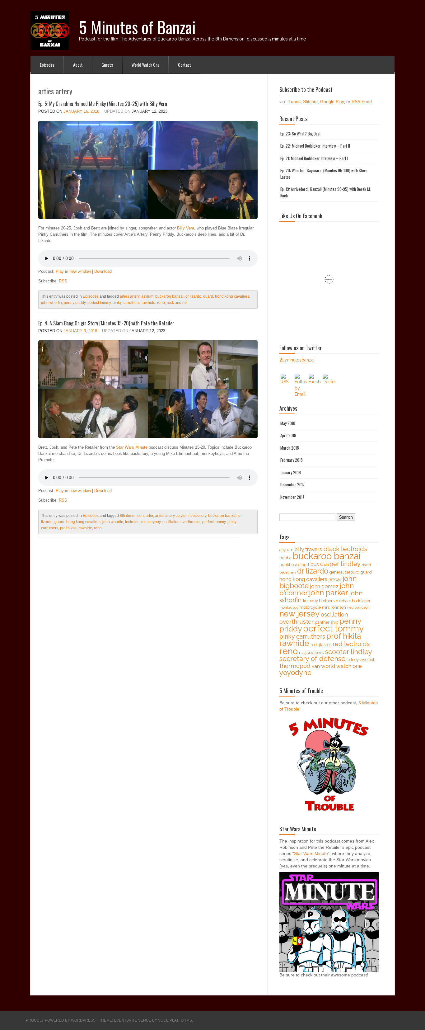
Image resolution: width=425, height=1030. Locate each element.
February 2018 (291, 460)
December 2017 (292, 484)
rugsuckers (311, 652)
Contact (184, 64)
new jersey (299, 613)
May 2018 (287, 423)
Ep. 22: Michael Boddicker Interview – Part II (315, 146)
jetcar (335, 579)
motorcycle (310, 607)
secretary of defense (312, 659)
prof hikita (68, 528)
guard (208, 296)
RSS (63, 281)
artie (149, 515)
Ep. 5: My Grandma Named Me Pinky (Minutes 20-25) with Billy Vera (102, 103)
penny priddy (75, 302)
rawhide (148, 302)
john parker (328, 592)
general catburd (344, 572)
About (78, 64)
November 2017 (292, 497)
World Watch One (145, 64)
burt (305, 564)
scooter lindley (348, 652)
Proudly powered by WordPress (61, 1020)
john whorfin (51, 302)
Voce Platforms (175, 1020)
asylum (147, 296)
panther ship (326, 622)
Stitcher (310, 101)
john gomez (324, 586)
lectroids (132, 522)
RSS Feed (362, 101)
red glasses (321, 644)
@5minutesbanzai (297, 359)
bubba (285, 557)
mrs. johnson (334, 607)
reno (161, 302)
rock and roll (177, 302)
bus (315, 564)
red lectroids (351, 644)
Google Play (332, 101)
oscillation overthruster (181, 522)
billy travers (308, 549)
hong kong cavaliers (232, 296)
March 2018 (289, 448)
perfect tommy (99, 302)
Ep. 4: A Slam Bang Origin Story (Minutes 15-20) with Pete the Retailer (106, 323)
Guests (107, 64)
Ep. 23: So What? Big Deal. (300, 133)
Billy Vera (185, 228)
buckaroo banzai (169, 296)
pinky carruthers (126, 302)
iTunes (294, 101)
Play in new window (73, 271)
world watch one (341, 666)
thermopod (295, 666)
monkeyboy (151, 522)
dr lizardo (193, 296)
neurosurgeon (358, 607)
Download (103, 271)
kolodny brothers (318, 600)
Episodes (47, 64)
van (316, 666)
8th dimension (132, 515)
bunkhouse (289, 564)
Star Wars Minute (131, 447)
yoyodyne (295, 673)
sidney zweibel (360, 659)
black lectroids (345, 549)
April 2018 (288, 435)
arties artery (129, 296)
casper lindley (340, 564)
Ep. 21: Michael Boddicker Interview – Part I (314, 158)
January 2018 (290, 472)
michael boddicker (353, 600)
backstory (198, 515)
